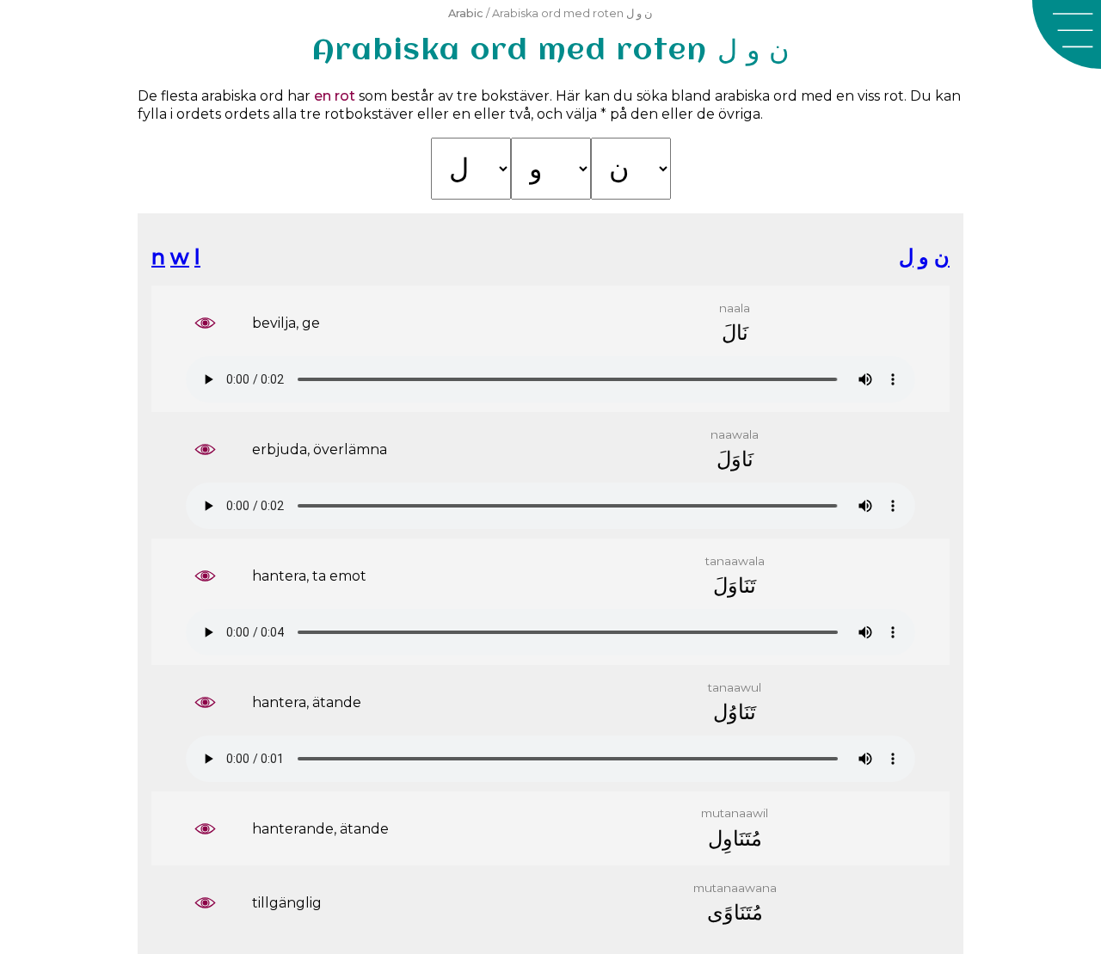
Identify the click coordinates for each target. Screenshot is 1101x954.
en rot (334, 96)
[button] (1066, 34)
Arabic (465, 13)
